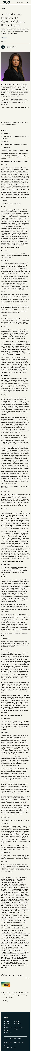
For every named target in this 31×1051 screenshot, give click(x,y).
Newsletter (7, 1027)
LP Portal (6, 1030)
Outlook (4, 37)
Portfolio (17, 1023)
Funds (16, 1029)
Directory (7, 1032)
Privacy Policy (16, 1038)
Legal (6, 1038)
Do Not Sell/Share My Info (14, 1042)
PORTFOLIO (21, 2)
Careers (17, 1021)
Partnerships (17, 1027)
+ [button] (27, 2)
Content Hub (7, 1024)
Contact (7, 1021)
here (8, 122)
